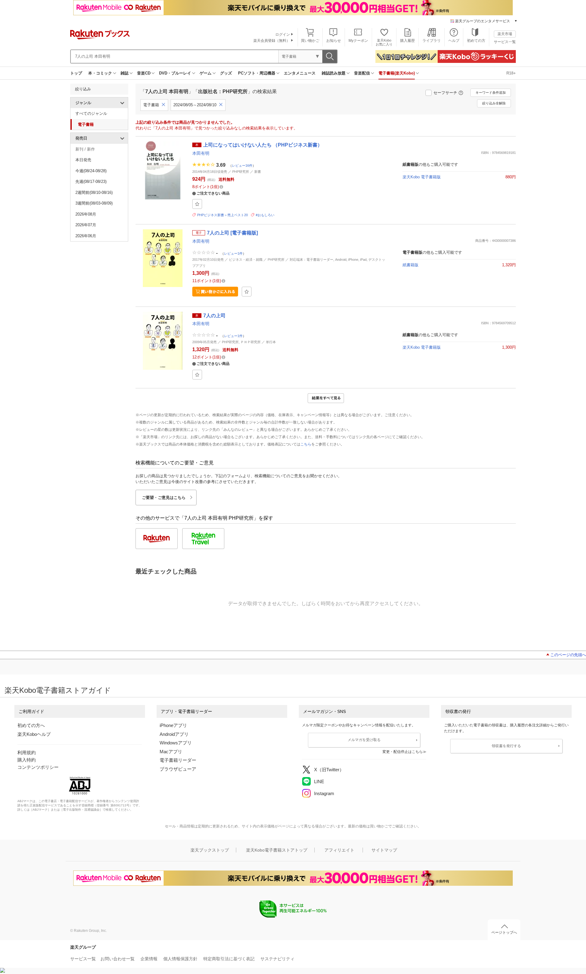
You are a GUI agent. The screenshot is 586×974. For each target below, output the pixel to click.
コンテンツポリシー (38, 767)
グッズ (226, 73)
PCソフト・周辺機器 (256, 73)
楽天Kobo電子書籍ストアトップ (276, 850)
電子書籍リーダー (178, 760)
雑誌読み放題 (333, 73)
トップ (76, 73)
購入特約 (26, 759)
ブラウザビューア (178, 769)
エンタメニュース (300, 73)
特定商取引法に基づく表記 (229, 958)
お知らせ (333, 40)
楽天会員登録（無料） (271, 40)
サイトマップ (384, 850)
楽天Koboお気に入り (384, 42)
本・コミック (100, 73)
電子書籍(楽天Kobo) (396, 73)
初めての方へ (31, 725)
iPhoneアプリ (173, 725)
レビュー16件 (242, 165)
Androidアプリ (174, 734)
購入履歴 (407, 40)
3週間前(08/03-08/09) (94, 203)
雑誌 (124, 73)
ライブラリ (431, 40)
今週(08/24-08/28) (91, 171)
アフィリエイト (339, 850)
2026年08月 (85, 214)
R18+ (511, 73)
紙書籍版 (410, 265)
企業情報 (148, 958)
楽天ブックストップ (209, 850)
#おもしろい (265, 215)
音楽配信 (362, 73)
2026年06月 (85, 236)
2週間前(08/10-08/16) (94, 192)
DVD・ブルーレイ (175, 73)
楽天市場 (504, 34)
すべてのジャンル (91, 113)
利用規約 (26, 752)
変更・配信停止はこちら (402, 752)
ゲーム (206, 73)
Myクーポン (358, 40)
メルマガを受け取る (364, 740)
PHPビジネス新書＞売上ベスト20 (222, 215)
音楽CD (143, 73)
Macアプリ (171, 751)
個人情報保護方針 (180, 958)
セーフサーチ (445, 92)
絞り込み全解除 (494, 103)
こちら (305, 444)
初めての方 (476, 40)
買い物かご (310, 40)
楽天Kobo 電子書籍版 (422, 177)
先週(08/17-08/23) (91, 181)
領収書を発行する (506, 746)
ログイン (282, 34)
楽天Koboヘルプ (34, 734)
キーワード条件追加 (491, 92)
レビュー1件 (233, 253)
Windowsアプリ (176, 742)
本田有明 (200, 153)
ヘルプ (453, 40)
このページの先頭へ (568, 654)
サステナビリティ (277, 958)
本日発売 (83, 160)
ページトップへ (504, 932)
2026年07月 (85, 225)
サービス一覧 (505, 42)
